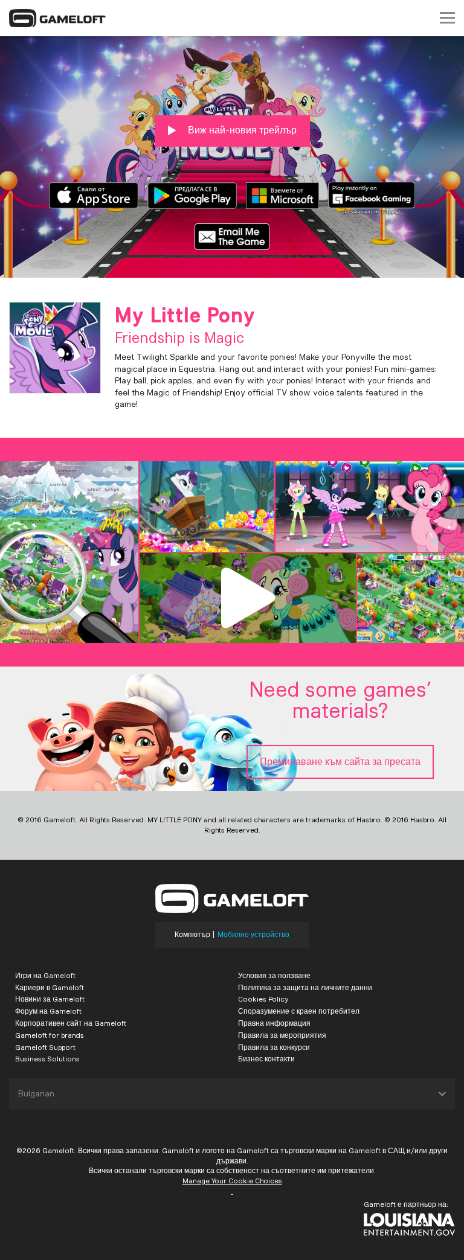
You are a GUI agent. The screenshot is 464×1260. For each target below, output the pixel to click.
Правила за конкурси (274, 1047)
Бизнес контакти (266, 1058)
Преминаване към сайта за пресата (340, 761)
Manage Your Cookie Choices (232, 1180)
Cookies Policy (263, 998)
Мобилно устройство (253, 934)
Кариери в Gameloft (49, 987)
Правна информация (274, 1023)
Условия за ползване (274, 975)
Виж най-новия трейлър (241, 130)
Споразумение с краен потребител (298, 1010)
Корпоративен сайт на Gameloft (70, 1023)
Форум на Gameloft (48, 1010)
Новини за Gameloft (50, 998)
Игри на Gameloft (45, 975)
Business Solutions (47, 1058)
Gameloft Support (45, 1047)
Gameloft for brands (49, 1035)
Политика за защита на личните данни (305, 987)
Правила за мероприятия (282, 1035)
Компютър (192, 934)
